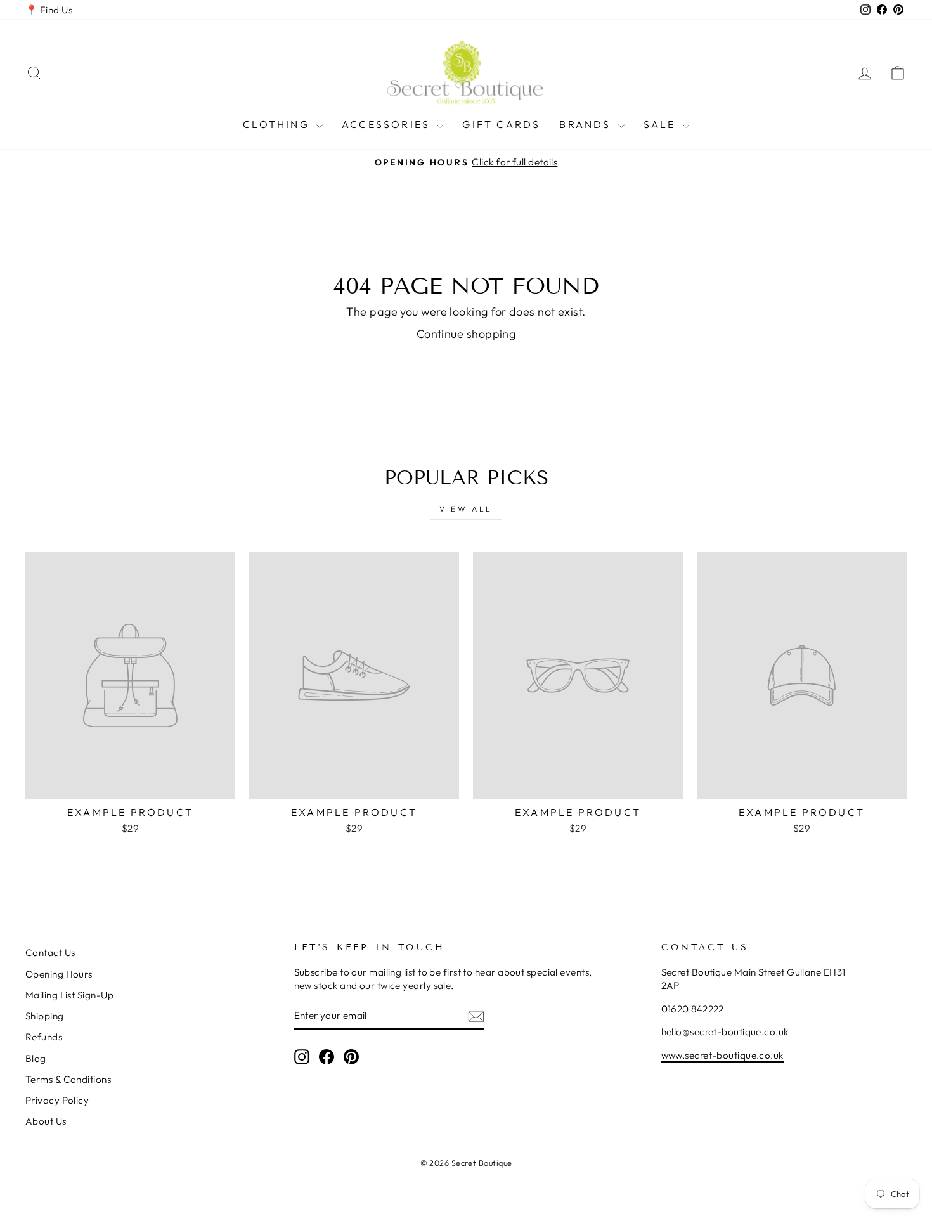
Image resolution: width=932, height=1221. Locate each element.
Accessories (388, 124)
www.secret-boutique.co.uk (722, 1055)
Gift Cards (501, 124)
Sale (662, 124)
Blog (35, 1058)
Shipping (44, 1016)
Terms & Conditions (68, 1079)
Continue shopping (466, 333)
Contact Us (50, 952)
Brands (586, 124)
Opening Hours (59, 974)
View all (466, 509)
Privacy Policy (57, 1100)
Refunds (43, 1037)
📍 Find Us (48, 10)
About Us (46, 1121)
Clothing (278, 124)
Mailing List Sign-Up (69, 995)
